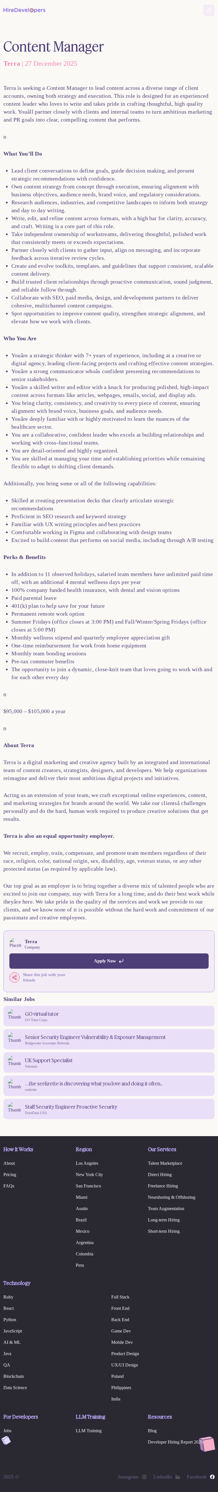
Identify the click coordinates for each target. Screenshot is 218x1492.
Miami (81, 1197)
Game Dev (121, 1331)
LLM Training (89, 1430)
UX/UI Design (124, 1365)
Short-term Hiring (164, 1231)
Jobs (7, 1430)
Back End (120, 1319)
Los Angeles (87, 1163)
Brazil (81, 1219)
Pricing (9, 1174)
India (115, 1399)
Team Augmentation (166, 1208)
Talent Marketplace (165, 1163)
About (9, 1163)
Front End (120, 1308)
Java (7, 1353)
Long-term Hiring (164, 1219)
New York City (89, 1174)
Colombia (84, 1253)
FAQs (8, 1185)
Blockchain (13, 1376)
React (8, 1308)
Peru (80, 1265)
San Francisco (88, 1185)
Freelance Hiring (163, 1185)
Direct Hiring (160, 1174)
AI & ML (12, 1342)
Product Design (125, 1353)
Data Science (15, 1387)
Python (9, 1319)
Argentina (85, 1242)
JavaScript (12, 1331)
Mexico (82, 1231)
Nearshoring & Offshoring (171, 1197)
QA (6, 1365)
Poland (117, 1376)
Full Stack (120, 1297)
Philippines (121, 1387)
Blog (152, 1430)
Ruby (8, 1297)
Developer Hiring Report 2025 (175, 1442)
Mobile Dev (122, 1342)
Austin (82, 1208)
